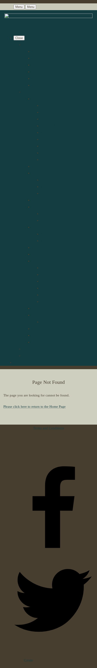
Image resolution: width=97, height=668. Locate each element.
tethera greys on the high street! (54, 65)
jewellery (38, 247)
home (26, 44)
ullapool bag (49, 159)
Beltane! (37, 335)
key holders (40, 227)
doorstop (47, 274)
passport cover (42, 254)
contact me (30, 349)
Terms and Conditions (48, 428)
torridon (46, 213)
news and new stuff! (46, 71)
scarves (37, 207)
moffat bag (48, 139)
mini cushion (50, 268)
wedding (38, 315)
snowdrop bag (51, 146)
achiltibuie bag (51, 105)
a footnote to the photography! (53, 85)
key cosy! (47, 234)
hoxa (44, 186)
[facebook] (53, 553)
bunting (37, 308)
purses (36, 166)
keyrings (47, 240)
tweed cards (49, 295)
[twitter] (53, 643)
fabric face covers (44, 342)
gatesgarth (48, 193)
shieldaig (47, 220)
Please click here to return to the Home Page (34, 406)
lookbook (29, 92)
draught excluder (53, 281)
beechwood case (52, 112)
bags (35, 99)
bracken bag (49, 119)
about (35, 58)
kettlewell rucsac (52, 132)
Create (28, 660)
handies (37, 200)
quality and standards (47, 78)
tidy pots (47, 288)
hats (34, 173)
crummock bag (51, 126)
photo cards (49, 301)
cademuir (47, 180)
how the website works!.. (49, 51)
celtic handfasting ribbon (49, 328)
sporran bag (49, 153)
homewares (40, 261)
